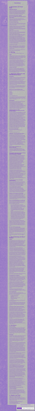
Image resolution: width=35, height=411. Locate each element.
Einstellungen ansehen (30, 408)
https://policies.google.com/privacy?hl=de (14, 403)
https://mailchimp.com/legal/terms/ (18, 378)
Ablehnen (24, 408)
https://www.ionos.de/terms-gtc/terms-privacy (15, 58)
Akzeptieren (19, 408)
